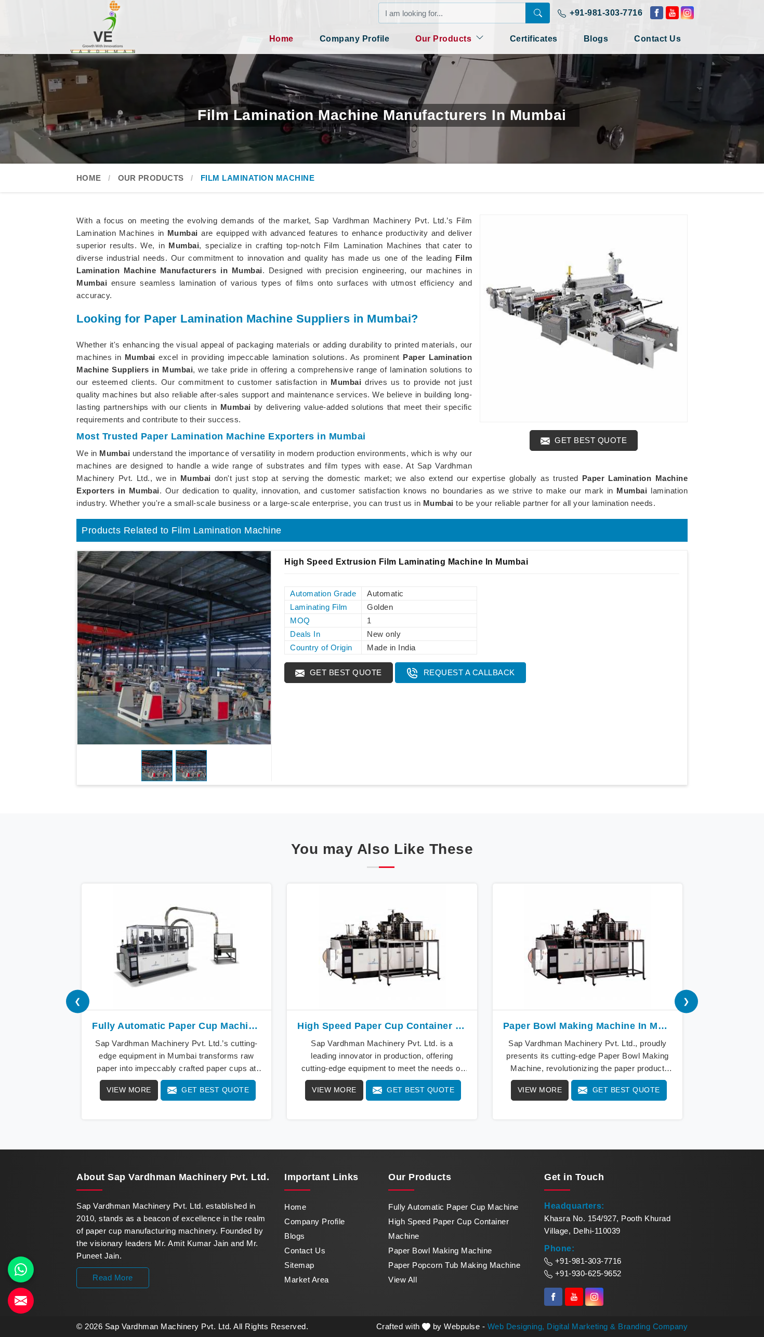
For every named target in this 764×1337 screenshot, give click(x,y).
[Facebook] (656, 12)
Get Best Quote (589, 440)
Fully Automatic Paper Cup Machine (453, 1206)
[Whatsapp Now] (21, 1269)
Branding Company (653, 1326)
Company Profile (355, 38)
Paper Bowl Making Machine (440, 1250)
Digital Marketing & (581, 1326)
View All (402, 1279)
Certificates (534, 38)
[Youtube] (672, 12)
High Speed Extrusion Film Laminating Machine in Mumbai (406, 561)
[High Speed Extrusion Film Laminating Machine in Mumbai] (174, 648)
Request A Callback (468, 672)
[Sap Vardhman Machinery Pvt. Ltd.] (122, 27)
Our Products (444, 38)
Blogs (596, 38)
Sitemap (299, 1265)
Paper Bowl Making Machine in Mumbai (587, 1026)
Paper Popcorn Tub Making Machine (454, 1265)
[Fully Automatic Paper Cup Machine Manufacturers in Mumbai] (176, 947)
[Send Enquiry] (21, 1301)
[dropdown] (480, 37)
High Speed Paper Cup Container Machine (448, 1228)
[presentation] (77, 1001)
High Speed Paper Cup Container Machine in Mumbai (381, 1026)
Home (281, 38)
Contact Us (657, 38)
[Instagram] (687, 12)
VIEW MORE (129, 1090)
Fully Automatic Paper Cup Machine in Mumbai (176, 1026)
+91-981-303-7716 (605, 12)
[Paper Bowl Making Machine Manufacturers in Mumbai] (587, 947)
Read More (113, 1277)
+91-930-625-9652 (587, 1273)
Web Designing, (516, 1326)
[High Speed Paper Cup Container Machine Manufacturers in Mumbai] (382, 947)
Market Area (306, 1279)
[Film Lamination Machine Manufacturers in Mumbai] (584, 318)
